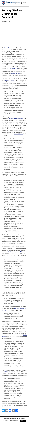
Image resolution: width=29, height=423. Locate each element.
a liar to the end (15, 73)
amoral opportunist (13, 68)
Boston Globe (8, 48)
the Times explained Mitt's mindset (17, 252)
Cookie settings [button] (14, 420)
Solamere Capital (9, 80)
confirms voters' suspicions (16, 118)
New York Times (18, 134)
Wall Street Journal (9, 371)
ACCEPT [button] (23, 420)
